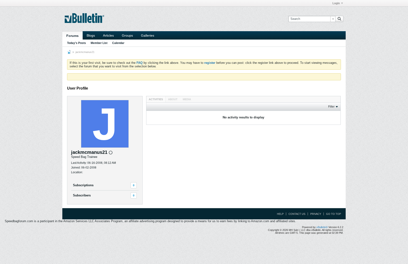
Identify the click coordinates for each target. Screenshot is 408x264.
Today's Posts (76, 43)
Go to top (333, 213)
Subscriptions (83, 185)
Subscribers (82, 195)
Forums (72, 36)
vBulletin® (322, 227)
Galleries (147, 35)
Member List (99, 43)
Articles (108, 35)
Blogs (91, 35)
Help (280, 213)
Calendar (118, 43)
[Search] (339, 19)
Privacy (315, 213)
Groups (127, 35)
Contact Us (297, 213)
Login (336, 3)
